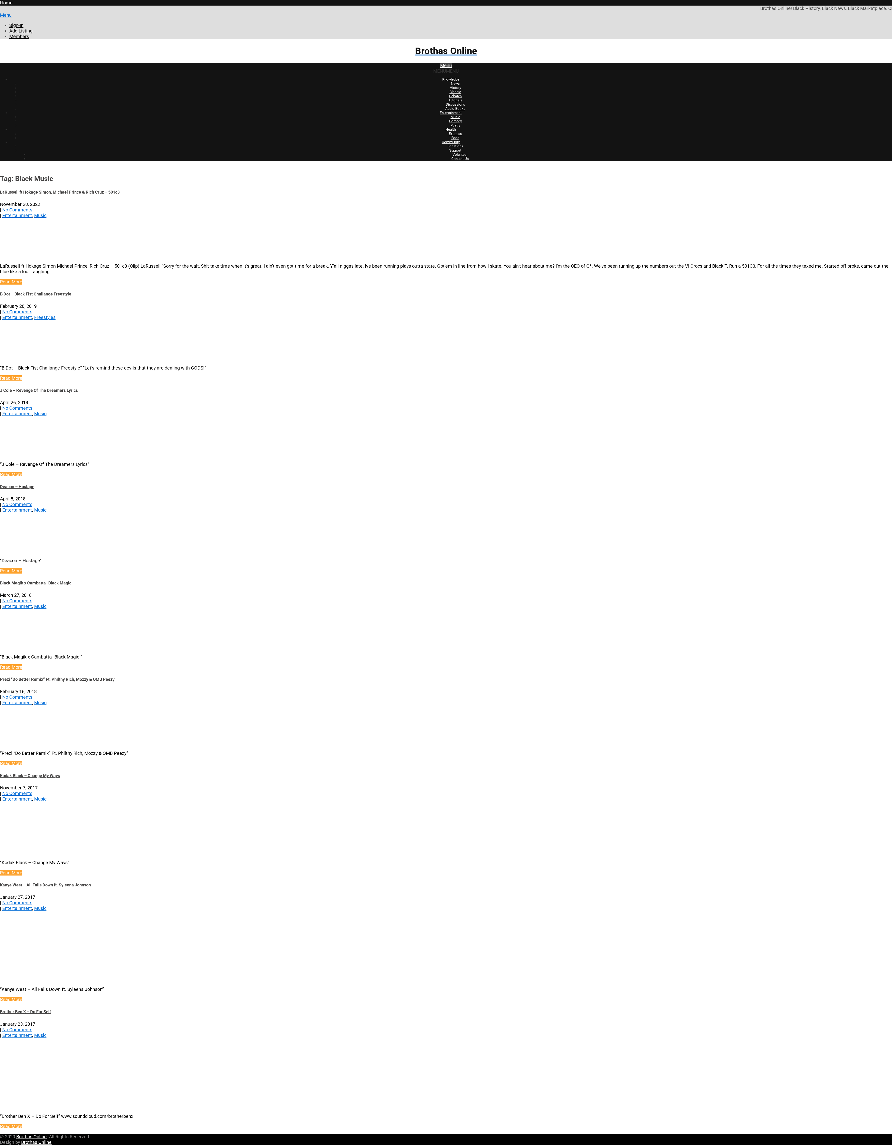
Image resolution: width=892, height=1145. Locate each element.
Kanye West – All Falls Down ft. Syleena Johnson (45, 884)
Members (19, 36)
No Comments (17, 210)
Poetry (455, 125)
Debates (455, 96)
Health (451, 129)
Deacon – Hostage (17, 486)
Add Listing (21, 31)
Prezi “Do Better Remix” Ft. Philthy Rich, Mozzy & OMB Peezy (57, 679)
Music (455, 117)
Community (451, 142)
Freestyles (45, 317)
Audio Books (455, 109)
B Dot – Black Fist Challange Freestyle (35, 294)
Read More (11, 282)
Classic (455, 92)
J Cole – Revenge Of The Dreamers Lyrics (39, 390)
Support (455, 150)
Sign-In (16, 25)
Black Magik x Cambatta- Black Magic (35, 583)
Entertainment (451, 113)
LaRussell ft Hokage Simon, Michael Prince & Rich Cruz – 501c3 (60, 192)
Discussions (455, 104)
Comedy (455, 121)
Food (455, 138)
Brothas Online (31, 1136)
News (455, 83)
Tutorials (455, 100)
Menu (6, 15)
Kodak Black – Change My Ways (30, 775)
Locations (455, 146)
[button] (446, 71)
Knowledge (450, 79)
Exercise (455, 134)
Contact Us (460, 159)
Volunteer (460, 154)
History (455, 88)
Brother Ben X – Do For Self (25, 1011)
